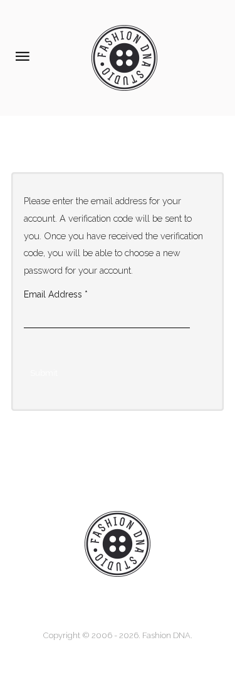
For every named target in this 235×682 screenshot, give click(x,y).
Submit (44, 373)
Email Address (56, 294)
